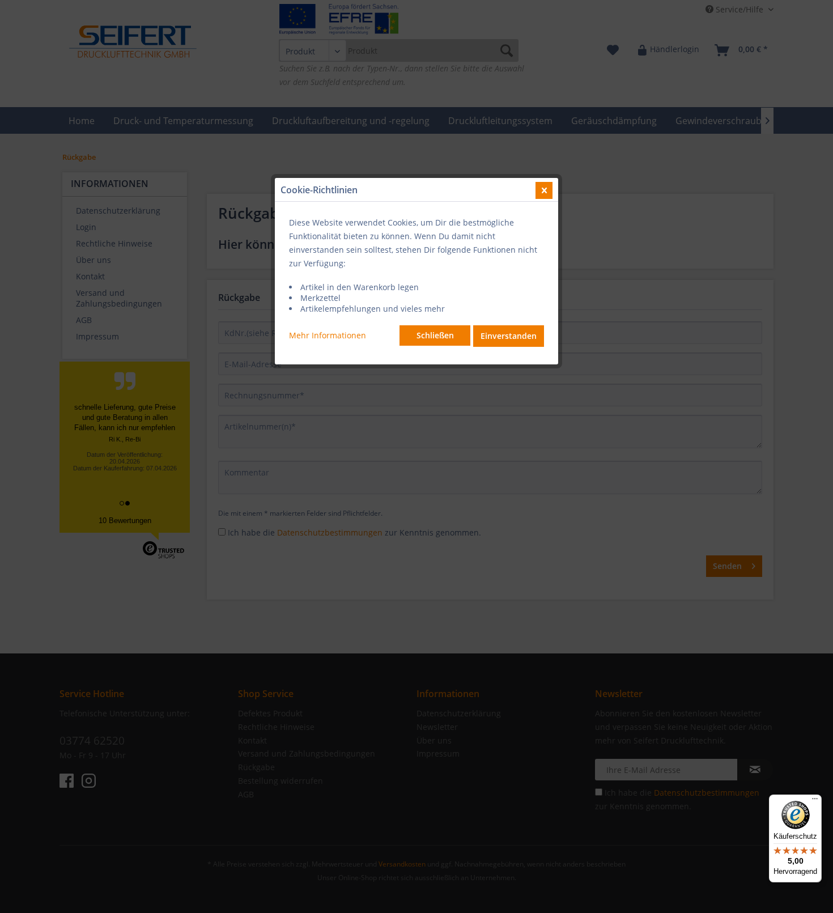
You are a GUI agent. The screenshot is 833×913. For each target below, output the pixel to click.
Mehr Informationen (327, 335)
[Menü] (815, 801)
